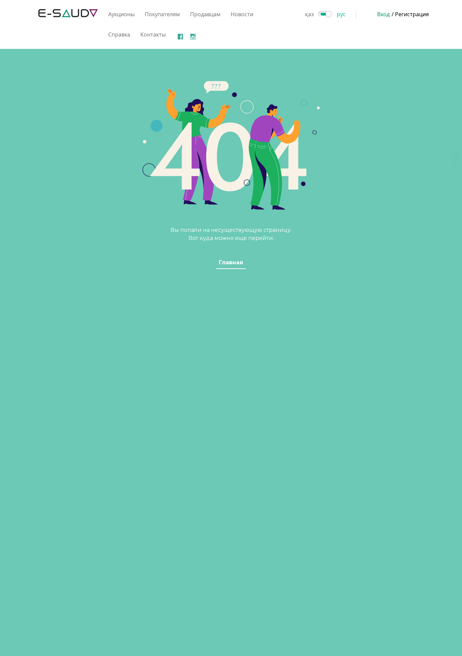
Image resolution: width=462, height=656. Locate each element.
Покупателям (162, 14)
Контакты (153, 34)
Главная (231, 262)
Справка (119, 34)
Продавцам (205, 14)
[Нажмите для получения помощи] (456, 158)
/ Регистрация (410, 14)
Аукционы (121, 14)
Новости (242, 14)
